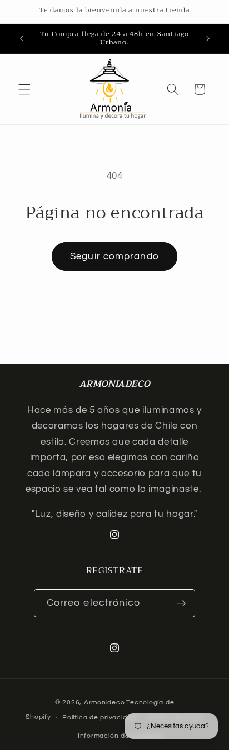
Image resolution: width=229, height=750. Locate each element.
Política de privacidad (99, 717)
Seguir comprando (114, 256)
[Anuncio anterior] (21, 38)
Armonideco (104, 702)
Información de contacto (120, 735)
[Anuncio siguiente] (208, 38)
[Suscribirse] (181, 603)
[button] (24, 89)
